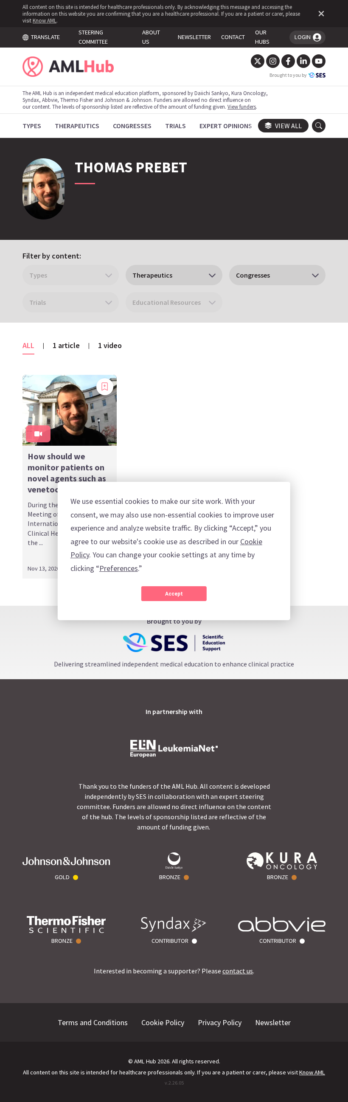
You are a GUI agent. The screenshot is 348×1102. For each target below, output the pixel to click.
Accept (174, 594)
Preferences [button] (118, 568)
